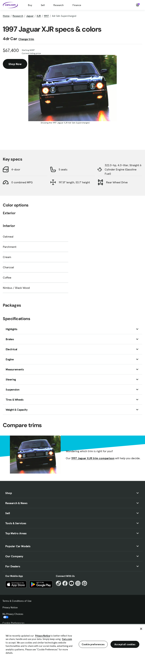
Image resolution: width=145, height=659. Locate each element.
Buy (30, 5)
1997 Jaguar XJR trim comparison (92, 458)
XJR (39, 15)
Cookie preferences (93, 644)
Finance (76, 5)
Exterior (9, 213)
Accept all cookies (124, 644)
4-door (15, 169)
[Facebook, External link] (65, 583)
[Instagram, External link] (77, 583)
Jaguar (30, 15)
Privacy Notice (10, 607)
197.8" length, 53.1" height (74, 182)
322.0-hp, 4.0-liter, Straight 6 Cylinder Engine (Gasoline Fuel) (123, 169)
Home (6, 15)
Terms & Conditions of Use (16, 600)
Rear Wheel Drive (117, 182)
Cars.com (67, 639)
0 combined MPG (22, 182)
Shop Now (15, 64)
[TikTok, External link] (58, 583)
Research (58, 5)
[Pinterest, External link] (84, 583)
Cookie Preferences (13, 623)
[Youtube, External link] (71, 583)
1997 (46, 15)
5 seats (63, 169)
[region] (72, 641)
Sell (43, 5)
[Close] (141, 629)
